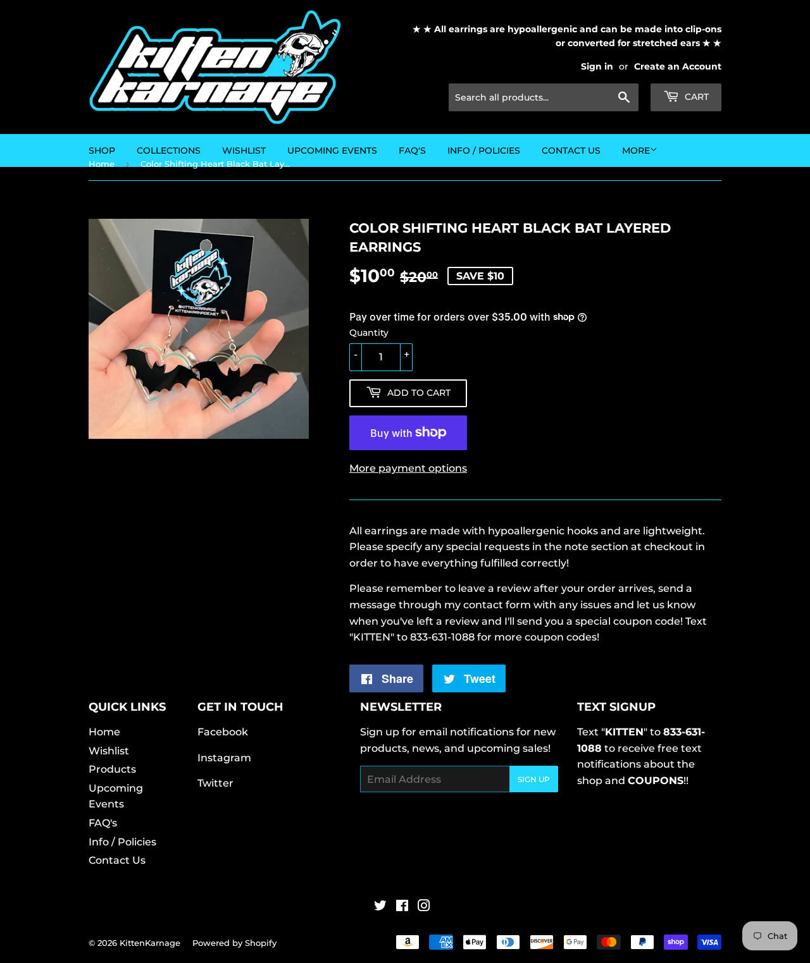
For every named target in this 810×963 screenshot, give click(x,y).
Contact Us (571, 150)
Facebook (222, 732)
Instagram (224, 758)
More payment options (408, 468)
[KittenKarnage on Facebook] (402, 907)
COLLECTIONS (169, 150)
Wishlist (109, 751)
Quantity (369, 332)
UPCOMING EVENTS (332, 150)
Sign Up (534, 779)
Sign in (597, 66)
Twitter (215, 783)
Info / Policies (483, 150)
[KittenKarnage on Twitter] (380, 907)
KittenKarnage (150, 943)
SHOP (102, 150)
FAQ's (103, 823)
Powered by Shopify (234, 943)
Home (104, 732)
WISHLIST (244, 150)
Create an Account (677, 66)
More (636, 150)
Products (112, 769)
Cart (695, 96)
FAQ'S (412, 150)
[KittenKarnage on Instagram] (424, 907)
